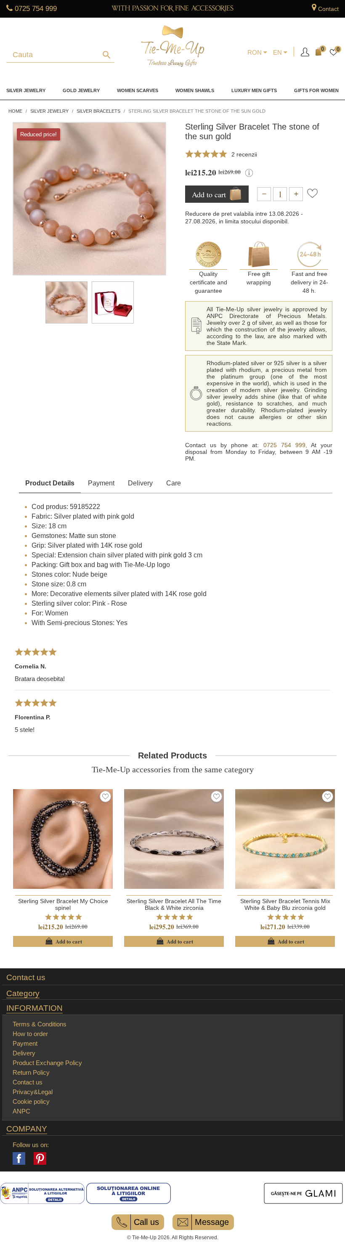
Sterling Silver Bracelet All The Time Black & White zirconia (174, 904)
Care (173, 483)
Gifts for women (316, 90)
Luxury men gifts (254, 90)
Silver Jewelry (25, 90)
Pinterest (40, 1158)
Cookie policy (31, 1101)
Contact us (25, 977)
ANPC (21, 1111)
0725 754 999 (36, 9)
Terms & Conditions (39, 1024)
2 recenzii (244, 154)
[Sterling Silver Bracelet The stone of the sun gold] (66, 302)
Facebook (19, 1158)
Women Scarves (137, 90)
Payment (101, 483)
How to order (30, 1033)
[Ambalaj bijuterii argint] (113, 302)
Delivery (140, 483)
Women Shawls (194, 90)
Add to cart (63, 941)
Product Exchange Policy (47, 1062)
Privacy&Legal (33, 1091)
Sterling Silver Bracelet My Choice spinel (63, 904)
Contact (328, 8)
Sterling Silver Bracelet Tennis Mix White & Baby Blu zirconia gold (285, 904)
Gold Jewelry (81, 90)
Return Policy (31, 1072)
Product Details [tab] (49, 483)
